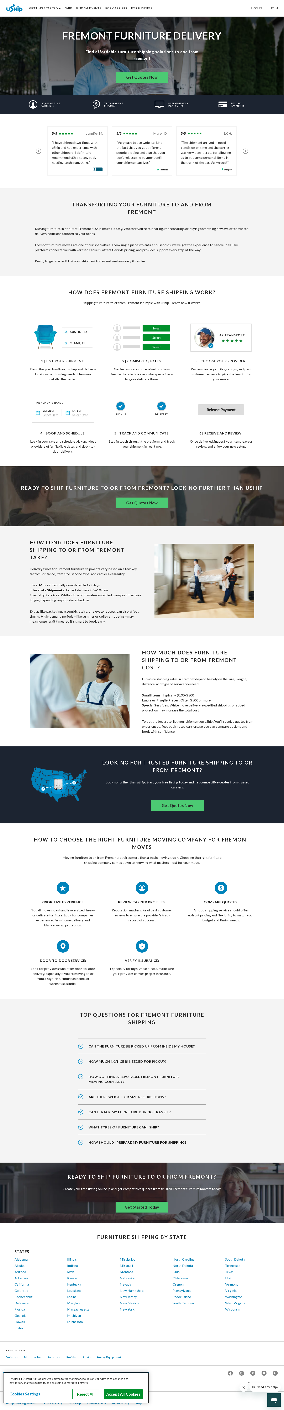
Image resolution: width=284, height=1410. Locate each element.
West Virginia (235, 1303)
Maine (72, 1297)
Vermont (231, 1284)
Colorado (21, 1290)
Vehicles (12, 1357)
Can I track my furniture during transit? (130, 1112)
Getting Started (43, 8)
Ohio (176, 1272)
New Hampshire (131, 1290)
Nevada (125, 1284)
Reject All (86, 1394)
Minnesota (75, 1322)
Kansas (72, 1278)
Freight (72, 1357)
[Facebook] (230, 1373)
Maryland (74, 1303)
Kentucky (74, 1284)
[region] (76, 1387)
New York (127, 1309)
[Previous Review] (38, 151)
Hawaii (20, 1322)
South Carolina (183, 1303)
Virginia (231, 1290)
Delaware (21, 1303)
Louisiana (74, 1290)
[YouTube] (264, 1373)
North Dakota (183, 1265)
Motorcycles (32, 1357)
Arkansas (21, 1278)
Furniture (54, 1357)
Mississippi (128, 1259)
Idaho (19, 1328)
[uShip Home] (14, 8)
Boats (87, 1357)
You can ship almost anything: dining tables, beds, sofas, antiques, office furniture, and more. (137, 1130)
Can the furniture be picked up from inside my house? (142, 1046)
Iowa (70, 1272)
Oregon (178, 1284)
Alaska (20, 1265)
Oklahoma (180, 1278)
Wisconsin (232, 1309)
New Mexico (129, 1303)
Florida (20, 1309)
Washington (234, 1297)
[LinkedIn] (275, 1373)
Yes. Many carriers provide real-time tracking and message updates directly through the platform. (139, 1115)
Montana (126, 1272)
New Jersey (128, 1297)
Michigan (74, 1315)
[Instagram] (241, 1373)
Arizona (20, 1272)
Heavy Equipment (109, 1357)
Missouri (126, 1265)
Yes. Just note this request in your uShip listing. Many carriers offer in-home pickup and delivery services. (142, 1049)
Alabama (21, 1259)
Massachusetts (78, 1309)
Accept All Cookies (123, 1394)
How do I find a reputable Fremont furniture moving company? (134, 1079)
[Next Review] (245, 151)
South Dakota (235, 1259)
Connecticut (23, 1297)
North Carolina (183, 1259)
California (22, 1284)
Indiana (72, 1265)
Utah (228, 1278)
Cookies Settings (25, 1394)
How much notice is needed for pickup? (128, 1061)
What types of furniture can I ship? (124, 1127)
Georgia (20, 1315)
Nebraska (127, 1278)
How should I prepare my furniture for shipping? (138, 1142)
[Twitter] (252, 1373)
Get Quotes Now (142, 77)
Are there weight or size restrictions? (127, 1097)
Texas (229, 1272)
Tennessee (232, 1265)
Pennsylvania (182, 1290)
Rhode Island (182, 1297)
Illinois (72, 1259)
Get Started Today (142, 1207)
